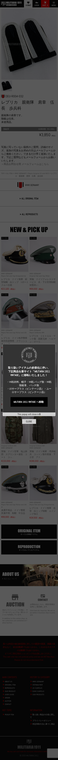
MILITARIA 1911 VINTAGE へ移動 (29, 401)
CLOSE (29, 421)
